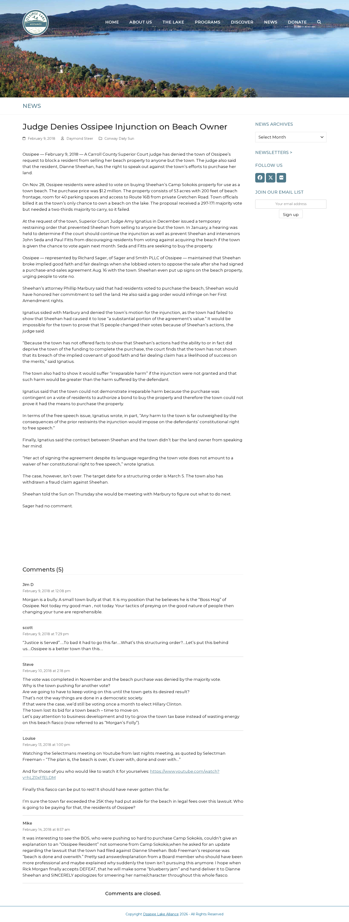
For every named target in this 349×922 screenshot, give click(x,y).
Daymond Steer (79, 138)
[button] (319, 22)
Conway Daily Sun (119, 138)
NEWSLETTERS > (273, 152)
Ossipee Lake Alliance (161, 914)
